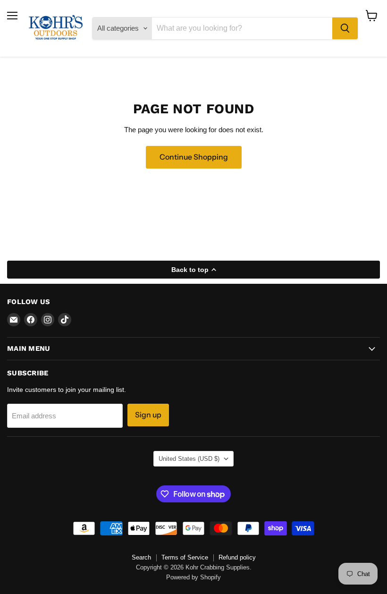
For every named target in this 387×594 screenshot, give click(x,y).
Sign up (148, 414)
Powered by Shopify (193, 577)
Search (141, 557)
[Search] (345, 28)
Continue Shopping (194, 157)
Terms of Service (184, 557)
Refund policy (237, 557)
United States (189, 458)
